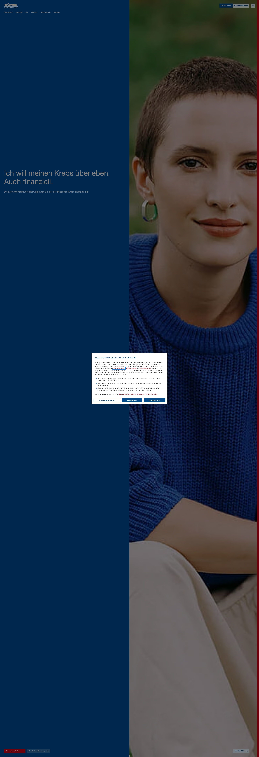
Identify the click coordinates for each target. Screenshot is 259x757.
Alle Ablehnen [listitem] (132, 400)
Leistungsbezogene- (118, 368)
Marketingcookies (145, 368)
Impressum (140, 394)
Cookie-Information (152, 394)
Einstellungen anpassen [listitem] (107, 400)
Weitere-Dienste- (131, 368)
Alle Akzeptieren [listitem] (154, 400)
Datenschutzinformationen (127, 394)
